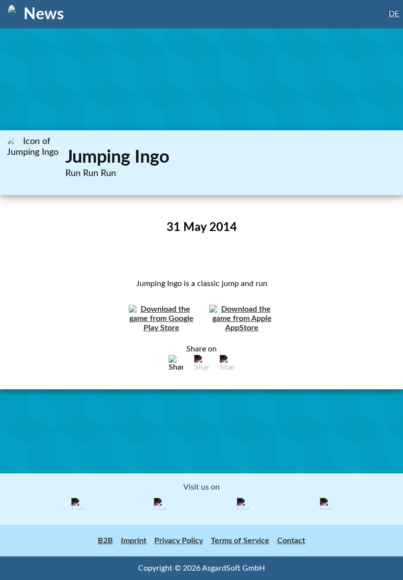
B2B (105, 541)
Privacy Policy (178, 541)
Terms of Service (240, 541)
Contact (291, 541)
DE (394, 14)
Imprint (133, 541)
